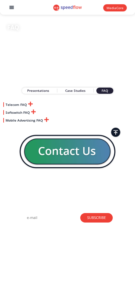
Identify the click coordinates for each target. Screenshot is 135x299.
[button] (12, 7)
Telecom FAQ (16, 104)
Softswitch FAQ (18, 112)
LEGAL (22, 249)
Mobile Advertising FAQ (24, 120)
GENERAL (25, 232)
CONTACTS (26, 240)
